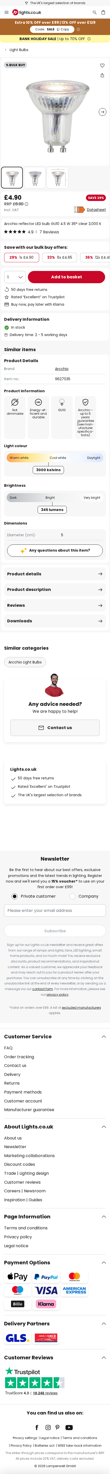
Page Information (27, 1216)
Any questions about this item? (59, 550)
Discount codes (19, 1164)
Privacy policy (18, 1237)
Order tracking (19, 1057)
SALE (52, 29)
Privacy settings (25, 1438)
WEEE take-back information (80, 1445)
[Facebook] (40, 1427)
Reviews (16, 605)
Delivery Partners (27, 1323)
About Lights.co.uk (28, 1126)
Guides (35, 1200)
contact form (42, 989)
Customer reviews (22, 1182)
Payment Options (27, 1262)
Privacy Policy (21, 1445)
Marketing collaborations (29, 1156)
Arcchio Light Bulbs (25, 662)
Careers (12, 1191)
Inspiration (14, 1200)
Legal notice (16, 1246)
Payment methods (23, 1092)
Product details (24, 574)
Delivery (12, 1074)
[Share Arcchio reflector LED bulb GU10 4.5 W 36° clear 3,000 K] (102, 75)
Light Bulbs (19, 49)
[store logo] (29, 12)
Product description (29, 589)
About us (13, 1138)
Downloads (19, 621)
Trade (10, 1173)
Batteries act (44, 1445)
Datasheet (96, 209)
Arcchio (62, 368)
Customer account (23, 1101)
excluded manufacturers (81, 1007)
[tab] (55, 1073)
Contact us (15, 1065)
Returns (12, 1083)
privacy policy (58, 994)
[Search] (95, 12)
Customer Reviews (28, 1357)
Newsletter (15, 1147)
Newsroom (35, 1191)
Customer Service (28, 1036)
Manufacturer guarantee (29, 1110)
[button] (12, 177)
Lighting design (34, 1173)
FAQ (8, 1048)
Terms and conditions (26, 1228)
